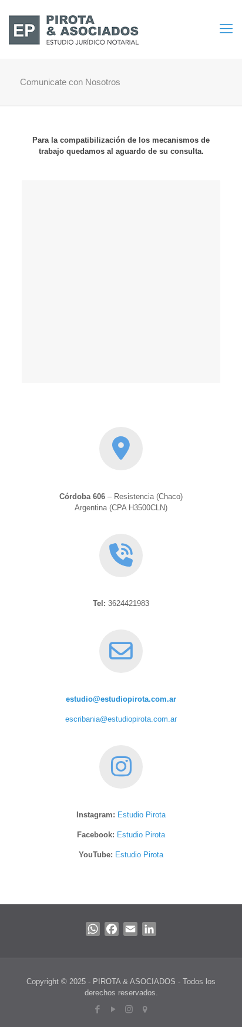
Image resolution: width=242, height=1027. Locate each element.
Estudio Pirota (141, 814)
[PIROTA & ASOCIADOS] (74, 29)
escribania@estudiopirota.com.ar (121, 719)
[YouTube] (113, 1009)
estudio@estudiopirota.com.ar (121, 699)
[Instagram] (129, 1009)
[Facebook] (97, 1009)
